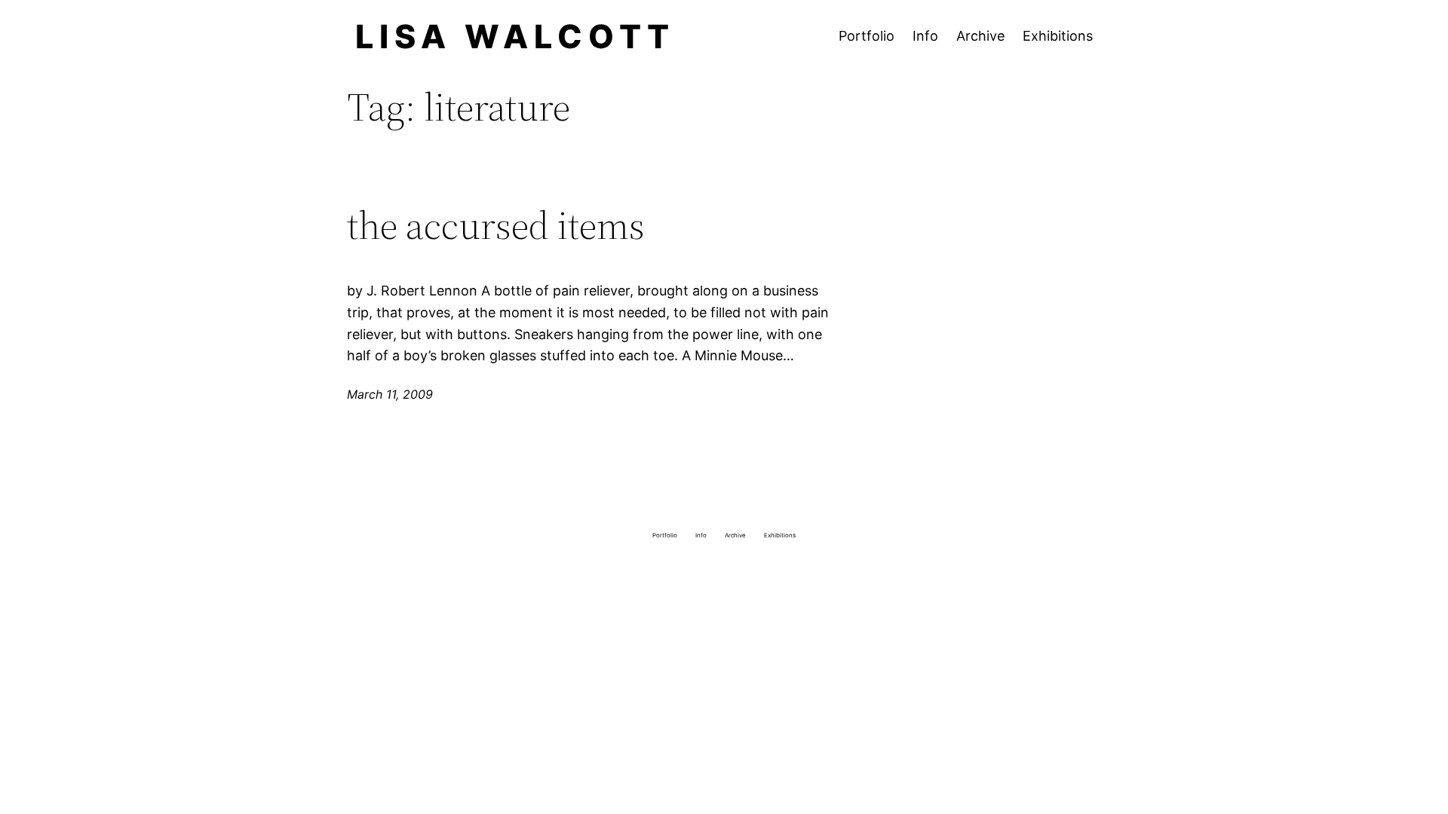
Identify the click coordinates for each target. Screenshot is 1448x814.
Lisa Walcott (515, 36)
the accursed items (496, 225)
